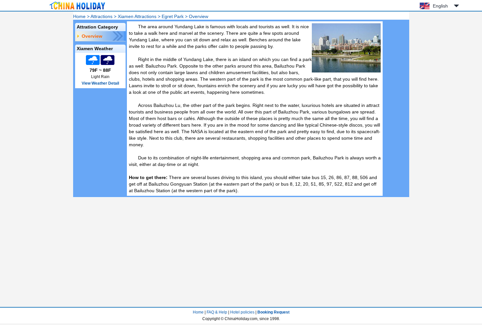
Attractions (101, 16)
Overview (92, 36)
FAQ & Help (217, 312)
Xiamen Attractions (137, 16)
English (440, 6)
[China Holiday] (77, 9)
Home (79, 16)
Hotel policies (242, 312)
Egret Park (173, 16)
